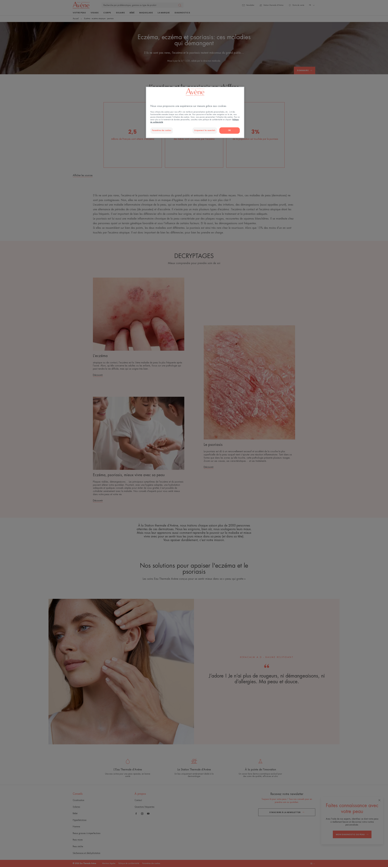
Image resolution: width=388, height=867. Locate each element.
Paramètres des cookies (161, 130)
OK (229, 130)
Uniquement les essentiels (204, 130)
